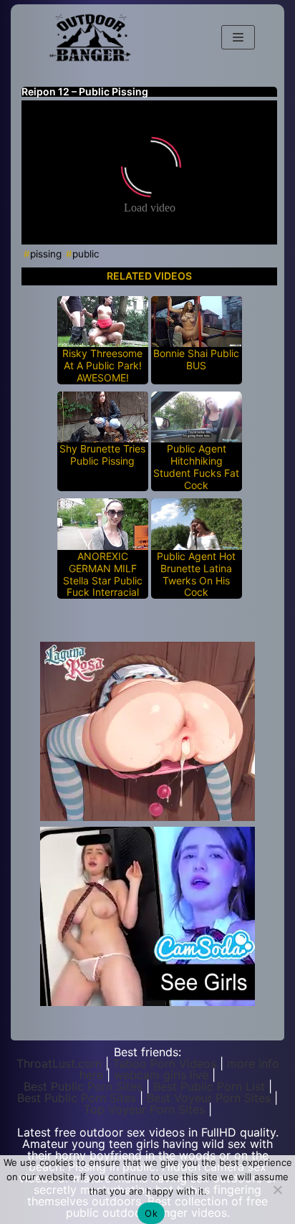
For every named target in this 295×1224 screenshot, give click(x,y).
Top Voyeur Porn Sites (144, 1109)
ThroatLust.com (59, 1063)
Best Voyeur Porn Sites (209, 1098)
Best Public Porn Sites (83, 1086)
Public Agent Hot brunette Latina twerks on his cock (196, 574)
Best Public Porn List (209, 1086)
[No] (277, 1189)
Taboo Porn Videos (164, 1063)
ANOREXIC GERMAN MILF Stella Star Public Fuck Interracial (102, 574)
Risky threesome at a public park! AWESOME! (102, 366)
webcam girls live (161, 1075)
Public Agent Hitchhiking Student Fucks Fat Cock (196, 466)
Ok (151, 1213)
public (86, 254)
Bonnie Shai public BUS (196, 359)
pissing (46, 254)
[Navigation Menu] (238, 37)
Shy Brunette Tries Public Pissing (102, 455)
